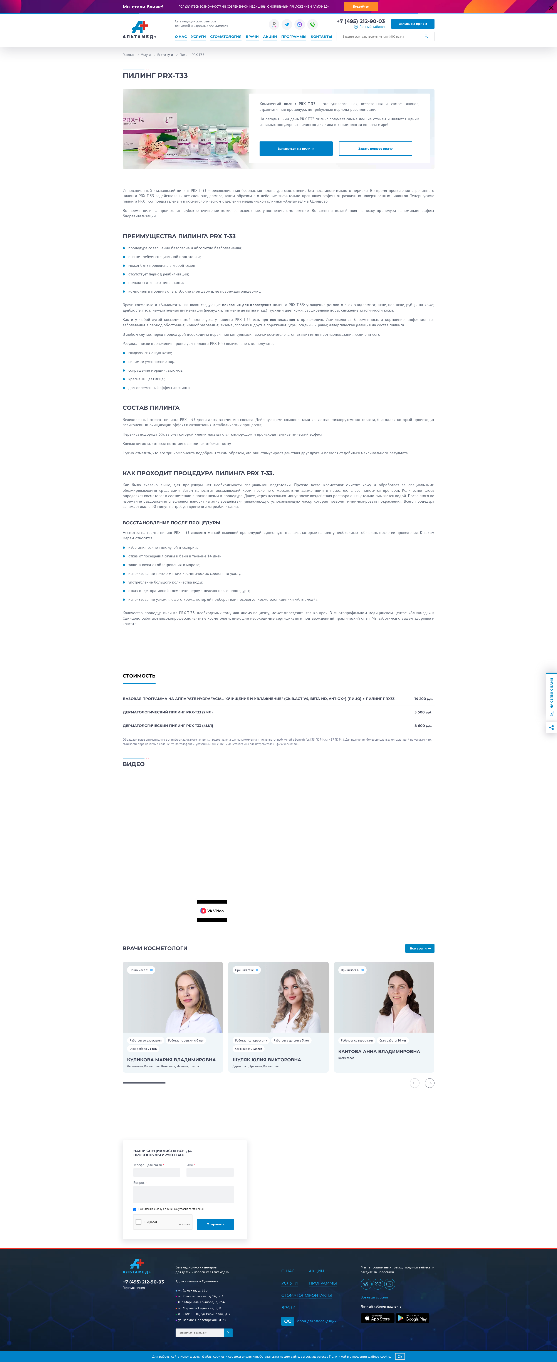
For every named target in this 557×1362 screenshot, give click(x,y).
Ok (400, 1356)
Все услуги (165, 54)
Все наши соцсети (374, 1297)
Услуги (198, 37)
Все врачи (418, 948)
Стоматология (226, 37)
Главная (128, 54)
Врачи (252, 37)
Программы (293, 37)
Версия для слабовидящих (315, 1321)
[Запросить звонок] (312, 24)
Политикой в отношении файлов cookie (359, 1356)
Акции (270, 37)
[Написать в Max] (299, 24)
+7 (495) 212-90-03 (361, 21)
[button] (430, 1083)
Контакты (321, 37)
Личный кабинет (372, 27)
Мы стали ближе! (143, 6)
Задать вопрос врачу (375, 149)
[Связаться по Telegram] (287, 24)
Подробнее (361, 6)
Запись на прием (413, 24)
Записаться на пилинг (296, 149)
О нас (181, 37)
